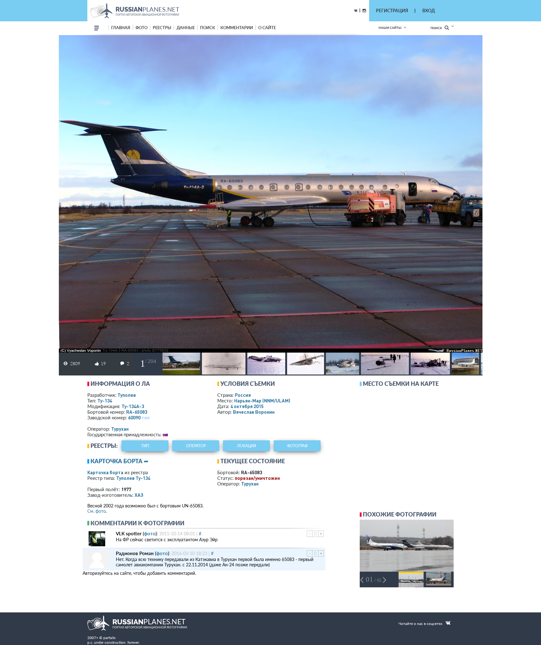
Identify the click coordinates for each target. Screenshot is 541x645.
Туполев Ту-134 (133, 478)
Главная (120, 27)
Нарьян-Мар (262, 400)
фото (141, 27)
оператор (196, 445)
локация (246, 445)
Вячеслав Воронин (254, 412)
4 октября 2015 (247, 406)
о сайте (267, 27)
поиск (207, 27)
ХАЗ (139, 495)
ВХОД (428, 10)
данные (186, 27)
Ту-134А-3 (132, 406)
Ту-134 (104, 400)
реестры (162, 27)
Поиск (437, 28)
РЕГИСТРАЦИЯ (392, 10)
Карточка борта (105, 472)
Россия (243, 395)
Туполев (126, 395)
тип (146, 417)
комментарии (236, 27)
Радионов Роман (135, 553)
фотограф (297, 445)
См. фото (96, 511)
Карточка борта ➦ (119, 461)
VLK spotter (129, 533)
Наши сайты (390, 27)
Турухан (120, 429)
